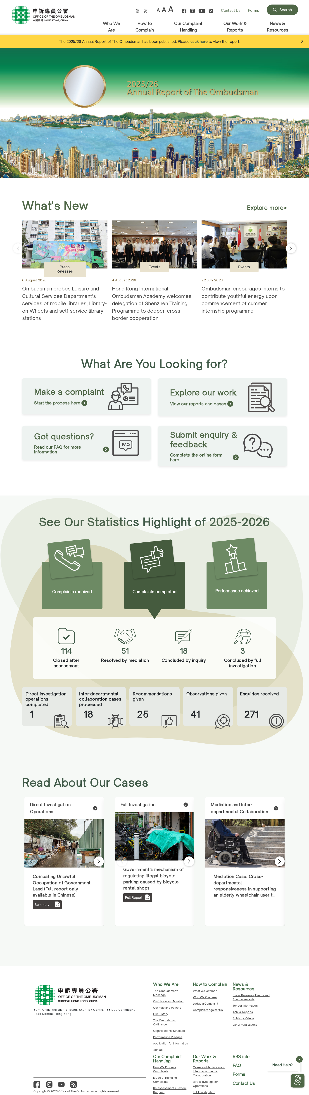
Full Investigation (204, 1092)
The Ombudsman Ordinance (164, 1022)
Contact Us (230, 10)
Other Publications (245, 1024)
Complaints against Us (208, 1010)
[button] (304, 113)
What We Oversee (205, 991)
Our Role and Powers (167, 1007)
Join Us (158, 1049)
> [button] (93, 861)
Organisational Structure (169, 1030)
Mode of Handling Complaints (165, 1079)
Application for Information (170, 1043)
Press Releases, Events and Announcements (251, 997)
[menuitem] (137, 10)
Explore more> (267, 207)
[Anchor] (51, 19)
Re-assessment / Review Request (169, 1090)
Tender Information (245, 1005)
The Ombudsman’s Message (165, 993)
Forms (253, 10)
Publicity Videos (243, 1018)
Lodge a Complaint (205, 1003)
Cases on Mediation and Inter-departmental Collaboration (209, 1071)
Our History (160, 1014)
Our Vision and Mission (168, 1001)
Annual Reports (243, 1012)
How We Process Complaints (164, 1069)
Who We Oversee (205, 997)
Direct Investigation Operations (206, 1084)
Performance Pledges (167, 1037)
